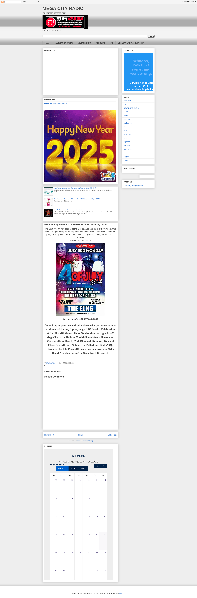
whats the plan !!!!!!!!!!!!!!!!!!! (55, 104)
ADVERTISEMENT (84, 43)
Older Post (112, 435)
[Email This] (64, 363)
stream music (128, 153)
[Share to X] (68, 363)
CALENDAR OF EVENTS (63, 43)
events (126, 115)
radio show (128, 149)
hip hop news (128, 123)
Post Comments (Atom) (85, 441)
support (126, 156)
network (126, 130)
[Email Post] (60, 363)
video (126, 160)
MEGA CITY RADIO (63, 8)
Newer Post (49, 435)
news (125, 138)
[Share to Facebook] (70, 363)
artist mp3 (127, 100)
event (51, 366)
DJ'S (111, 43)
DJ (125, 104)
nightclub (127, 142)
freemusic (127, 119)
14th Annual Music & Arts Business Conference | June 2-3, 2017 (75, 188)
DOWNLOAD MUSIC (131, 108)
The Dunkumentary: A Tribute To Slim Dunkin (68, 210)
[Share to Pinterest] (73, 363)
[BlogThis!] (66, 363)
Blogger (121, 593)
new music (127, 134)
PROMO (127, 145)
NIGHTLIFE (100, 43)
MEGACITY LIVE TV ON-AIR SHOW (131, 43)
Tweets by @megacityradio (133, 185)
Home (47, 43)
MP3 (125, 127)
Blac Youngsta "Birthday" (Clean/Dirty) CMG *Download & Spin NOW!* (77, 199)
